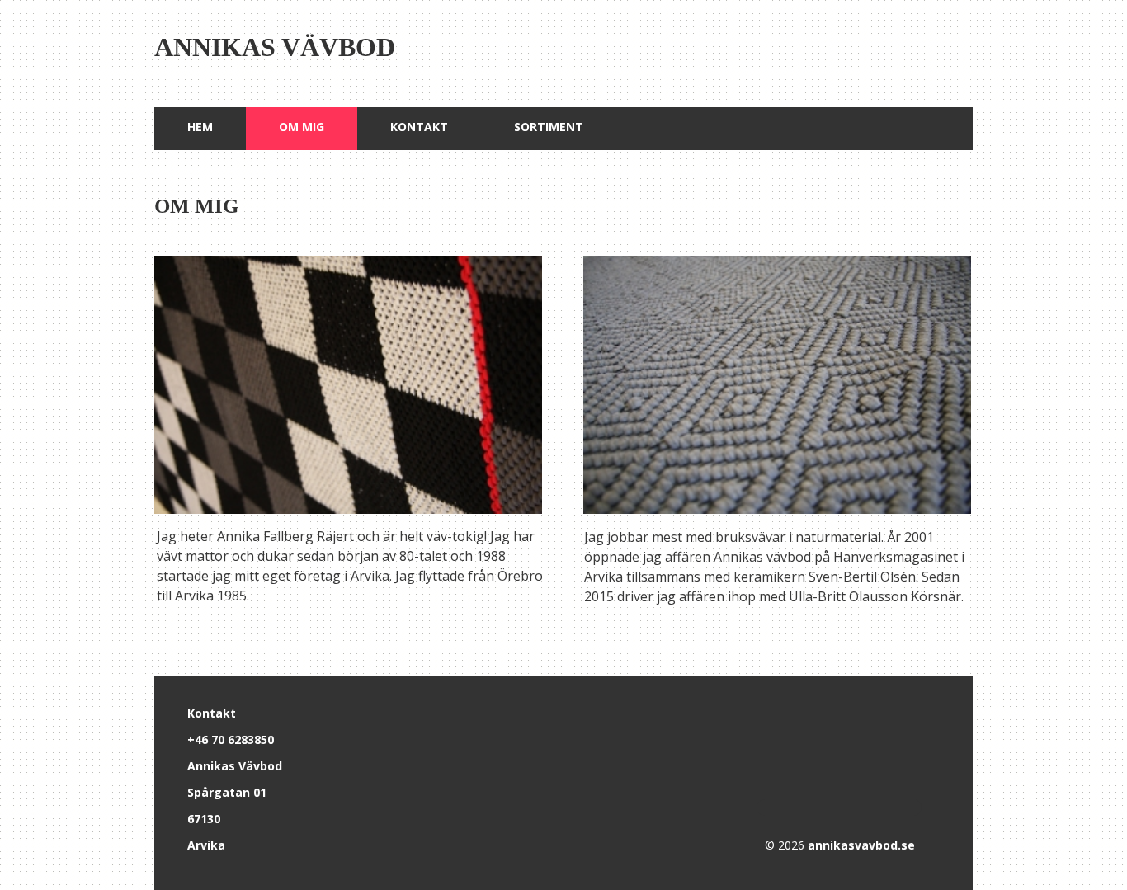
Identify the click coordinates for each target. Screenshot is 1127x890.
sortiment (548, 126)
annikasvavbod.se (861, 845)
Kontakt (419, 126)
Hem (200, 126)
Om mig (301, 126)
